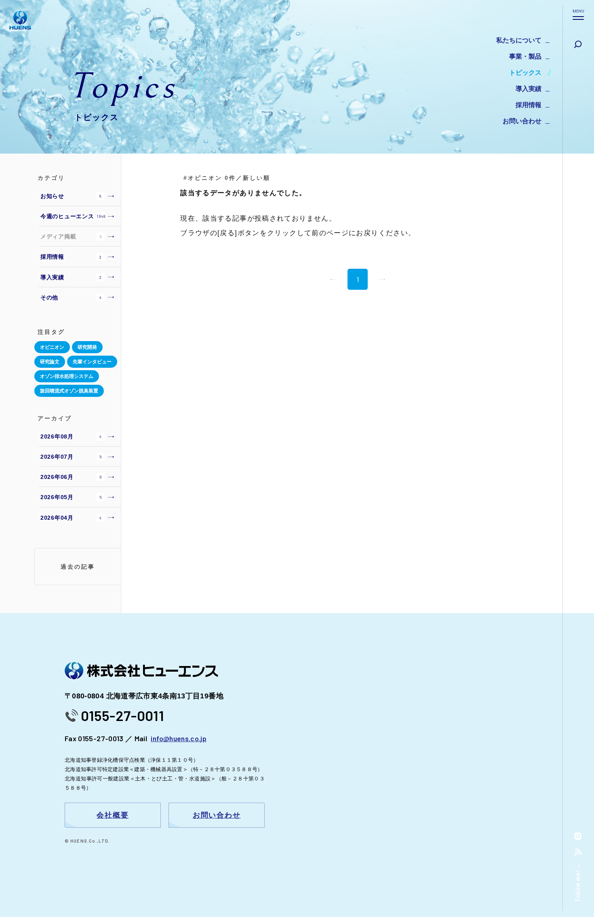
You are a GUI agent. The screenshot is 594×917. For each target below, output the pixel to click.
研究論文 (49, 362)
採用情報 (528, 104)
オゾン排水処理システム (66, 376)
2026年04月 (71, 517)
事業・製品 (525, 56)
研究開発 (87, 347)
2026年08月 (71, 436)
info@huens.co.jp (178, 738)
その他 (71, 297)
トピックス (525, 72)
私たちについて (518, 40)
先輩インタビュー (92, 362)
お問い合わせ (522, 121)
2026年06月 (70, 477)
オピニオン (52, 347)
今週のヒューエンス (72, 216)
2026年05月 (71, 497)
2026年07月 (71, 456)
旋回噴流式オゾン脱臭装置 (69, 391)
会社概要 (112, 815)
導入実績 (528, 88)
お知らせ (71, 196)
